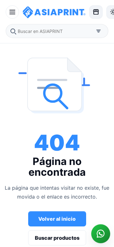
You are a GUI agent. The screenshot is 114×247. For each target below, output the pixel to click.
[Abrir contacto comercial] (100, 233)
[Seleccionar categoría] (98, 31)
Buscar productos (57, 238)
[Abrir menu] (12, 12)
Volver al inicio (57, 219)
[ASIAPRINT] (54, 12)
